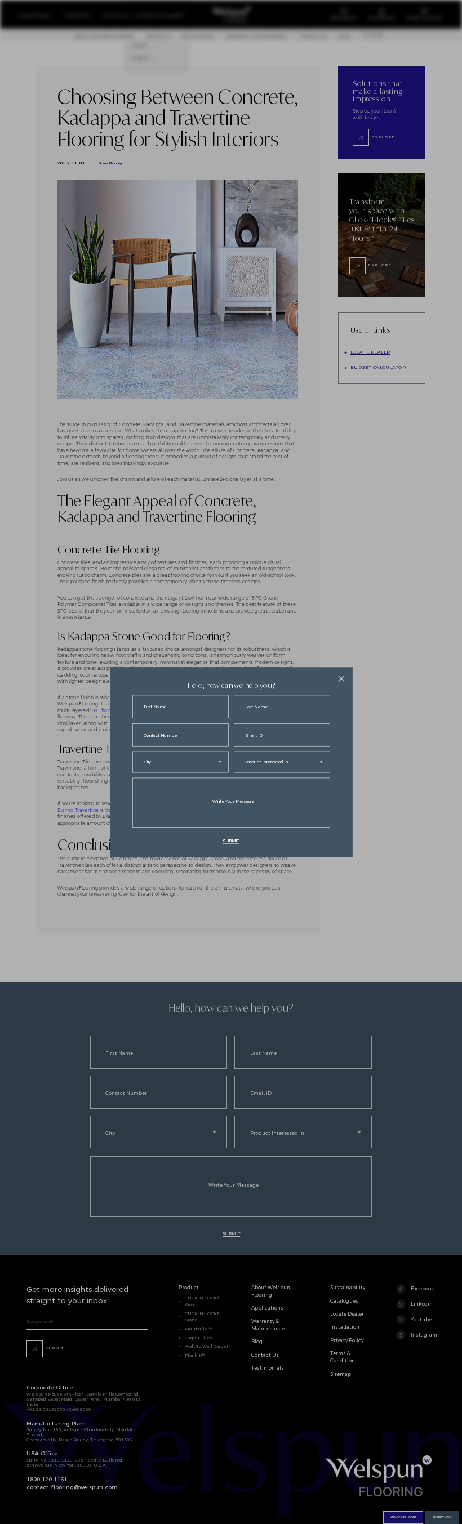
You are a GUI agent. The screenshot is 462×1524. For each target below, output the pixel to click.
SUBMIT (231, 840)
